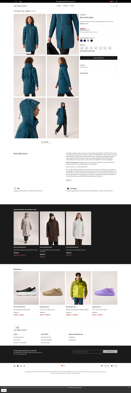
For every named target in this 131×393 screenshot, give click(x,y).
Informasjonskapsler (28, 371)
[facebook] (21, 366)
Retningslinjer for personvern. (75, 387)
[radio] (81, 41)
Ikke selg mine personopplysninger (78, 371)
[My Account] (114, 6)
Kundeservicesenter (19, 337)
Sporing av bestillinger (46, 340)
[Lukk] (129, 387)
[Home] (20, 6)
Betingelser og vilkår (57, 371)
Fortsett (4, 390)
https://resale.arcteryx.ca (62, 373)
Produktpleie (72, 337)
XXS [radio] (82, 48)
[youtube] (18, 366)
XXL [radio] (110, 48)
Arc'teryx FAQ (17, 340)
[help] (116, 1)
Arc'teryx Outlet (17, 11)
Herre (74, 1)
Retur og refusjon (45, 342)
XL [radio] (105, 48)
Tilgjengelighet (69, 371)
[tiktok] (24, 366)
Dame (70, 1)
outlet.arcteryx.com (95, 371)
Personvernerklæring (48, 371)
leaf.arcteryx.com (54, 373)
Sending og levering (46, 337)
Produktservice (72, 340)
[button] (30, 34)
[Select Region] (111, 1)
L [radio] (100, 48)
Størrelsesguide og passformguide (87, 51)
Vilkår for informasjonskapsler (38, 371)
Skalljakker (27, 11)
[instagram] (14, 366)
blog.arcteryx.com (102, 371)
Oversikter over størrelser (20, 342)
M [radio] (95, 48)
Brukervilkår (63, 371)
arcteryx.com (88, 371)
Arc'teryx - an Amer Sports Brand (74, 373)
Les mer (68, 180)
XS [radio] (86, 48)
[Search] (111, 6)
